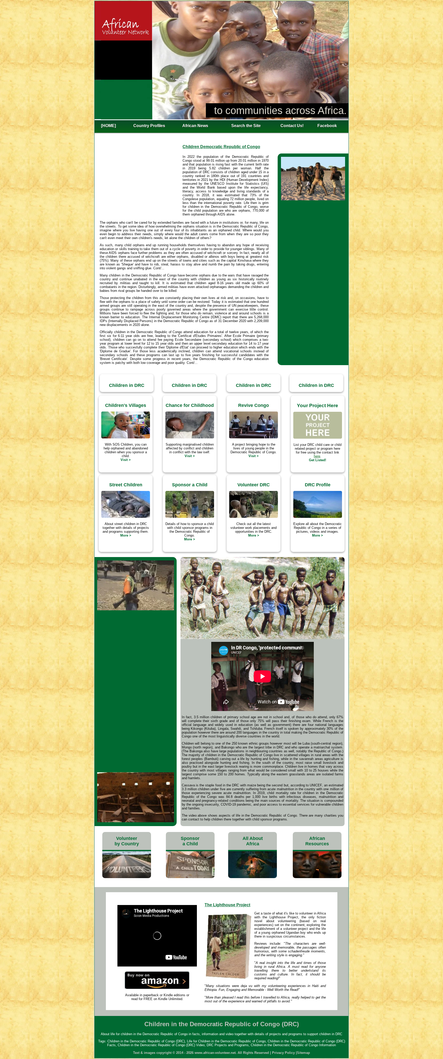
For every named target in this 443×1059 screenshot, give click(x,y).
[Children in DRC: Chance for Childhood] (189, 437)
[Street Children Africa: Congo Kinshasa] (125, 517)
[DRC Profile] (317, 517)
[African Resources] (317, 877)
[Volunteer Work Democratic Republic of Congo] (253, 517)
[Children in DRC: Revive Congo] (253, 437)
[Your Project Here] (317, 437)
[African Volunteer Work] (126, 877)
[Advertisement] (141, 186)
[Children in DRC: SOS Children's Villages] (125, 437)
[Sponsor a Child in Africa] (190, 877)
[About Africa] (252, 877)
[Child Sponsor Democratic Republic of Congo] (189, 517)
